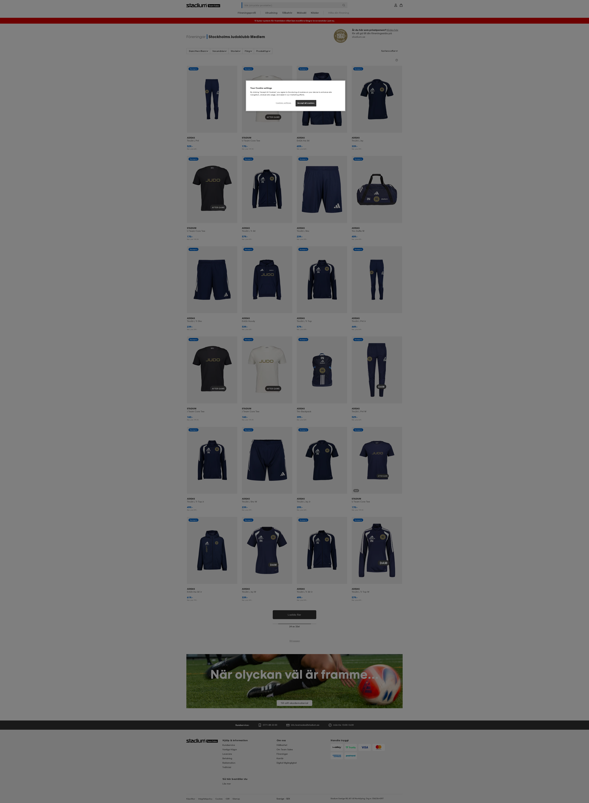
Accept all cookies (305, 103)
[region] (295, 95)
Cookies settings (283, 103)
